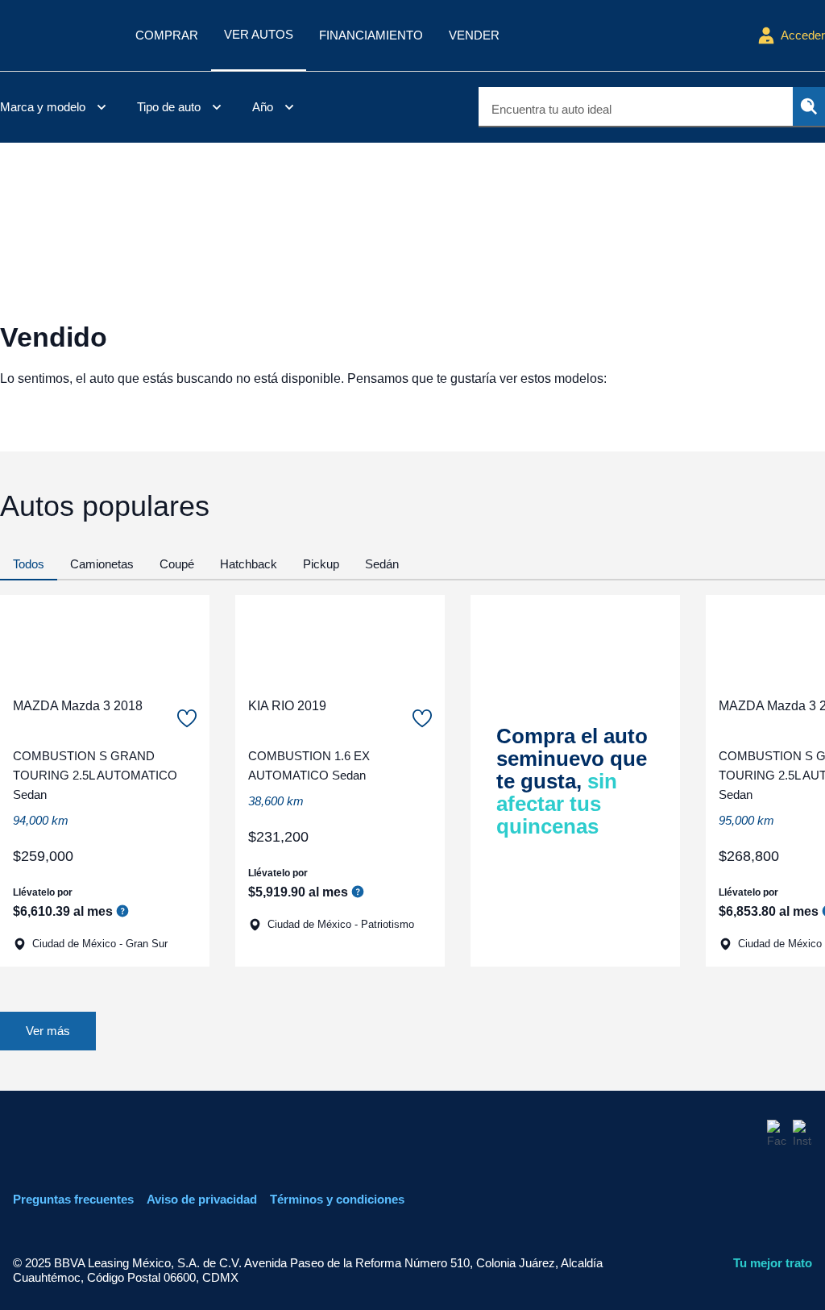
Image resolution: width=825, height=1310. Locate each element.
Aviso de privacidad (202, 1199)
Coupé (177, 564)
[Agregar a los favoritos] (187, 718)
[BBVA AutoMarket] (55, 35)
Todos (28, 564)
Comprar (166, 35)
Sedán (382, 564)
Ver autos (258, 34)
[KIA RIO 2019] (340, 639)
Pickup (321, 564)
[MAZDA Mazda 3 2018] (104, 639)
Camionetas (102, 564)
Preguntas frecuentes (73, 1199)
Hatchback (248, 564)
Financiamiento (371, 35)
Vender (474, 35)
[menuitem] (55, 107)
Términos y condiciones (337, 1199)
